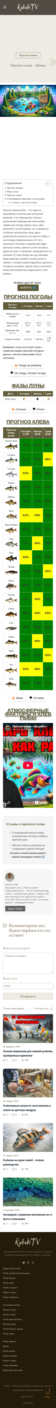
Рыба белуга (9, 1278)
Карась (11, 497)
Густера (11, 469)
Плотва (11, 595)
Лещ (11, 539)
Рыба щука (8, 1283)
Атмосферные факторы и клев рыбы (26, 199)
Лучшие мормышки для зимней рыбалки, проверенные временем (28, 1053)
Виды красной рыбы (13, 1370)
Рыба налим (9, 1351)
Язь (11, 664)
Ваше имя (10, 978)
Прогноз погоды (15, 188)
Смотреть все (41, 1008)
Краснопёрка (11, 525)
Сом (11, 623)
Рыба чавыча (9, 1341)
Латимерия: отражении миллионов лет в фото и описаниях (27, 1217)
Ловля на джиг (10, 1356)
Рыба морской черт (12, 1319)
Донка (6, 1346)
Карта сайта (27, 1396)
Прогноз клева (28, 55)
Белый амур (11, 441)
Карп (11, 511)
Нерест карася (10, 1287)
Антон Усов (11, 884)
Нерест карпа (9, 1292)
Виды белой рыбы (12, 1268)
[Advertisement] (28, 152)
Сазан (11, 608)
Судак (11, 636)
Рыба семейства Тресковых (16, 1273)
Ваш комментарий (16, 948)
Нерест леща (9, 1360)
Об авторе (28, 1403)
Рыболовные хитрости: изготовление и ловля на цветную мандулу (27, 1108)
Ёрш (11, 679)
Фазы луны (12, 191)
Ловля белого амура (13, 1329)
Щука (11, 651)
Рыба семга (8, 1333)
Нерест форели (10, 1297)
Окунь (11, 581)
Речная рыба (9, 1324)
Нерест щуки (9, 1314)
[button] (46, 183)
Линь (11, 553)
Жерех (11, 483)
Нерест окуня (9, 1309)
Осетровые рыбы (11, 1305)
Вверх (48, 1397)
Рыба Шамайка (10, 1365)
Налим (11, 567)
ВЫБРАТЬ (28, 287)
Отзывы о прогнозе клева (24, 202)
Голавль (11, 455)
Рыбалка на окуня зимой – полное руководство (23, 1162)
